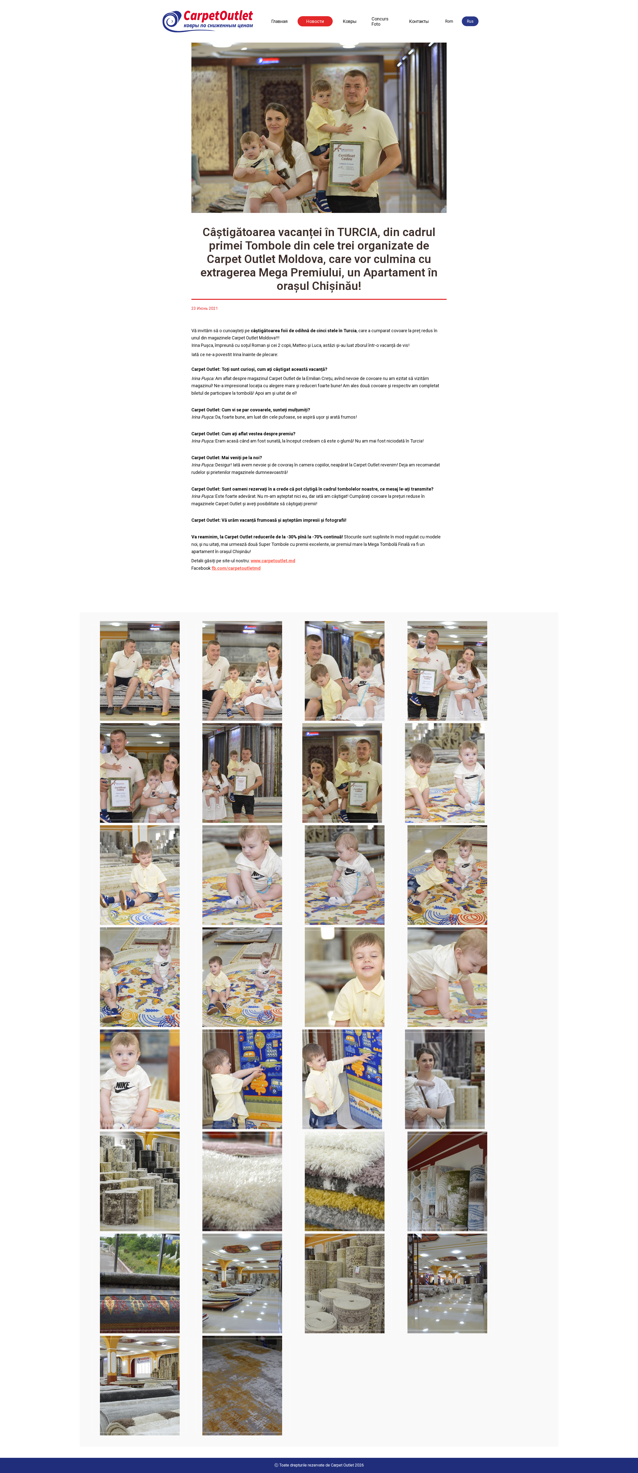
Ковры (350, 21)
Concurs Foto (380, 21)
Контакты (419, 21)
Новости (315, 21)
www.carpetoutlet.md (273, 560)
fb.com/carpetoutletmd (236, 568)
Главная (279, 21)
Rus (470, 21)
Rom (449, 21)
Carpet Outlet (342, 1465)
